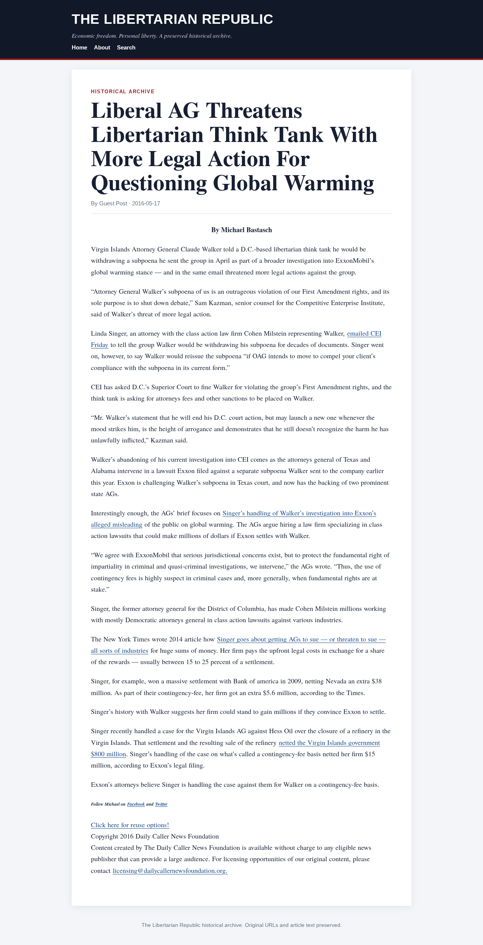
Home (79, 48)
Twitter (161, 804)
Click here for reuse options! (130, 824)
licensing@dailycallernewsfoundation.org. (170, 870)
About (102, 48)
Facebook (136, 804)
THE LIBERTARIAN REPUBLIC (172, 19)
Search (126, 48)
